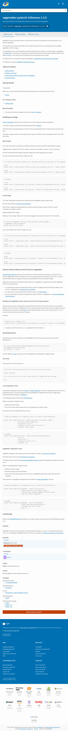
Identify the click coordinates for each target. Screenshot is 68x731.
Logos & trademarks (40, 654)
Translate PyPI (6, 669)
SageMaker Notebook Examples (26, 62)
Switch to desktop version (9, 679)
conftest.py (24, 395)
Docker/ (39, 126)
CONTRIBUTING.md (15, 519)
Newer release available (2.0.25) (13, 546)
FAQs (4, 656)
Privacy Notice (38, 672)
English (7, 598)
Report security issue (40, 667)
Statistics (37, 651)
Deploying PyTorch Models (28, 289)
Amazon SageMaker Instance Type (31, 460)
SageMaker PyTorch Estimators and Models (46, 59)
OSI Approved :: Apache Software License (16, 593)
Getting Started (9, 71)
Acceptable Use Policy (40, 674)
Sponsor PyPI (6, 672)
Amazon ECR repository (49, 453)
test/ (15, 354)
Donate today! (6, 635)
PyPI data (6, 540)
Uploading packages (8, 649)
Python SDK (8, 53)
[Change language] (63, 4)
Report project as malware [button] (34, 612)
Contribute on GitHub (8, 667)
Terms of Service (39, 665)
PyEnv (33, 112)
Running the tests (10, 78)
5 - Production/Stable (11, 583)
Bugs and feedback (7, 665)
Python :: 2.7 (8, 605)
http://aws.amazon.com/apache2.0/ (53, 533)
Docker (7, 95)
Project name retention (8, 654)
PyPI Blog (37, 647)
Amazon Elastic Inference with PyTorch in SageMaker (20, 75)
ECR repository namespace (27, 457)
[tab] (8, 34)
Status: (11, 630)
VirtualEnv (38, 112)
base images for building (24, 204)
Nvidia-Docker (9, 103)
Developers (8, 588)
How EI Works (43, 292)
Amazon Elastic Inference (10, 275)
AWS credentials (35, 391)
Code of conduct (39, 669)
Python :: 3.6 (8, 607)
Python (7, 603)
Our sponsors (38, 656)
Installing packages (7, 647)
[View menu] (58, 4)
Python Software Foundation (27, 628)
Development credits (8, 674)
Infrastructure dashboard (41, 649)
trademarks (39, 727)
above (25, 310)
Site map (36, 729)
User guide (5, 651)
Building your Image (11, 73)
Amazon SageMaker (8, 122)
